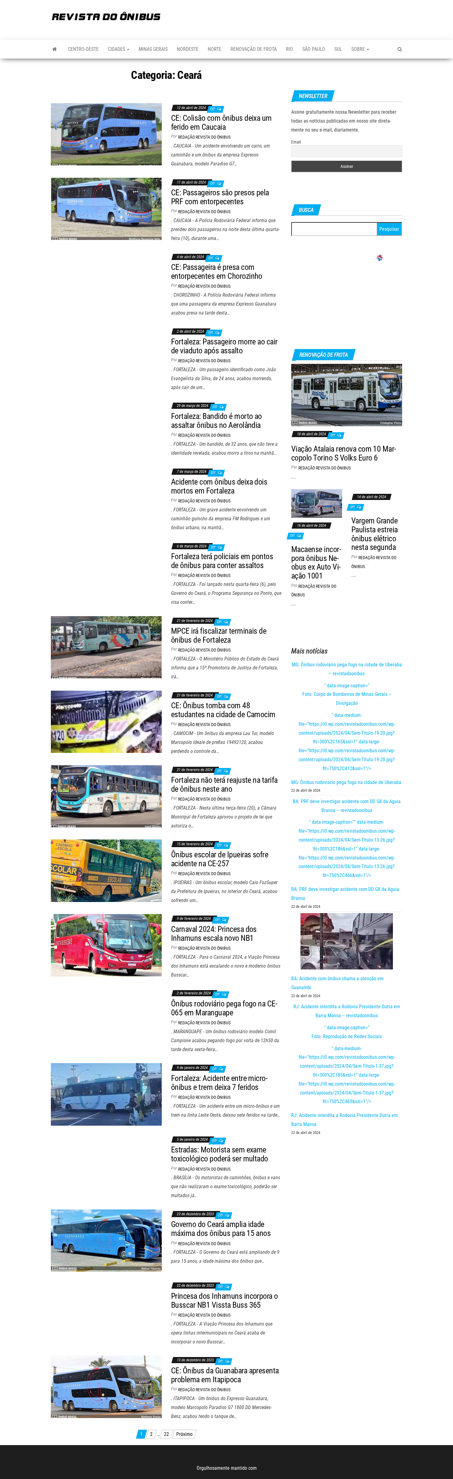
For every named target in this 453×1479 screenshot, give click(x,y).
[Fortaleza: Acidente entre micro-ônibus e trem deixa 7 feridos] (106, 1094)
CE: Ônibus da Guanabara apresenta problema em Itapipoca (225, 1375)
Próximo (184, 1434)
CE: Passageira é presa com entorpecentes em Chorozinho (216, 271)
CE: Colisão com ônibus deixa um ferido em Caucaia (221, 122)
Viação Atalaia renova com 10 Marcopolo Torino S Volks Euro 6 (343, 453)
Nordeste (187, 49)
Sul (338, 49)
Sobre (358, 49)
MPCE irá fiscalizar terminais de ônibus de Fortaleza (218, 635)
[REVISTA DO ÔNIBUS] (54, 49)
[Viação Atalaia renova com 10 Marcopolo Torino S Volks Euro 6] (346, 395)
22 (166, 1434)
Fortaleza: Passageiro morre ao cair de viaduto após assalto (224, 346)
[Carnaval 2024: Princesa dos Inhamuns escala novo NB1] (106, 945)
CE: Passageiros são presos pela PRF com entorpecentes (220, 197)
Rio (289, 49)
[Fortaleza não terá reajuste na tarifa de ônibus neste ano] (106, 796)
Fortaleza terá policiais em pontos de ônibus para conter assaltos (222, 561)
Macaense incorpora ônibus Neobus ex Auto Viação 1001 (316, 562)
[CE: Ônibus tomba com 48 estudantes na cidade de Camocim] (106, 721)
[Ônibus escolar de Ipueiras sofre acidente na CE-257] (106, 870)
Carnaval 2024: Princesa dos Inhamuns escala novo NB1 (214, 933)
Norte (214, 49)
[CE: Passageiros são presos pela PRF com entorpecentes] (106, 208)
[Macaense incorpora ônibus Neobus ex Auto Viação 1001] (316, 503)
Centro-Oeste (83, 49)
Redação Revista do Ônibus (204, 137)
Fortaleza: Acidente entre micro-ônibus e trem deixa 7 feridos (219, 1083)
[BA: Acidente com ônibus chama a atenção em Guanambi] (346, 941)
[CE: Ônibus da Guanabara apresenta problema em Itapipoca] (106, 1386)
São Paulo (313, 49)
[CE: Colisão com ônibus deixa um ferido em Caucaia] (106, 134)
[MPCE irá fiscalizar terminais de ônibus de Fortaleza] (106, 647)
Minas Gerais (153, 49)
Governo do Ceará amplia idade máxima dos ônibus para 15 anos (221, 1229)
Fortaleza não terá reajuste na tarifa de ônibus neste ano (224, 784)
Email (296, 142)
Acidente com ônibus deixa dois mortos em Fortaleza (219, 486)
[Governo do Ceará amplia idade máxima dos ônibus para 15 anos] (106, 1240)
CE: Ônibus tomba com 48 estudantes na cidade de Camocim (223, 710)
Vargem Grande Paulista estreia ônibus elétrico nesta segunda (374, 534)
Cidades (117, 49)
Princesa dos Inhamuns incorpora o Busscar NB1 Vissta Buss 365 (224, 1300)
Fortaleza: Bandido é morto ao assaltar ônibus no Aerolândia (216, 421)
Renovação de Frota (254, 49)
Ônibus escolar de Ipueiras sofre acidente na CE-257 (219, 859)
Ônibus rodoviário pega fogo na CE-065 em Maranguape (224, 1008)
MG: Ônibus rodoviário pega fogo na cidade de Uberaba (346, 782)
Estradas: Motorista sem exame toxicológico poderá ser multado (219, 1154)
